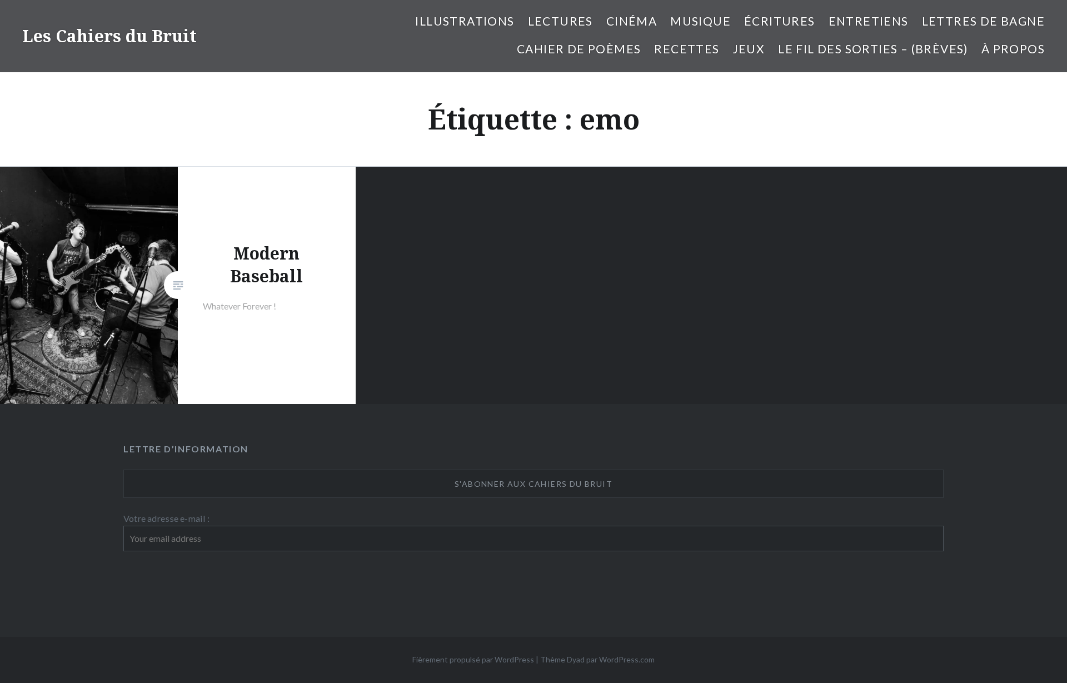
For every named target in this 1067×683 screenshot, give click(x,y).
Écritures (779, 21)
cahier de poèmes (579, 49)
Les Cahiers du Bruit (109, 35)
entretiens (869, 21)
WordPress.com (627, 659)
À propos (1013, 49)
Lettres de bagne (983, 21)
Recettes (686, 49)
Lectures (560, 21)
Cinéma (631, 21)
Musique (700, 21)
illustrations (464, 21)
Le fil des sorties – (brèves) (873, 49)
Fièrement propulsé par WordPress (473, 659)
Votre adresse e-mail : (166, 518)
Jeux (749, 49)
